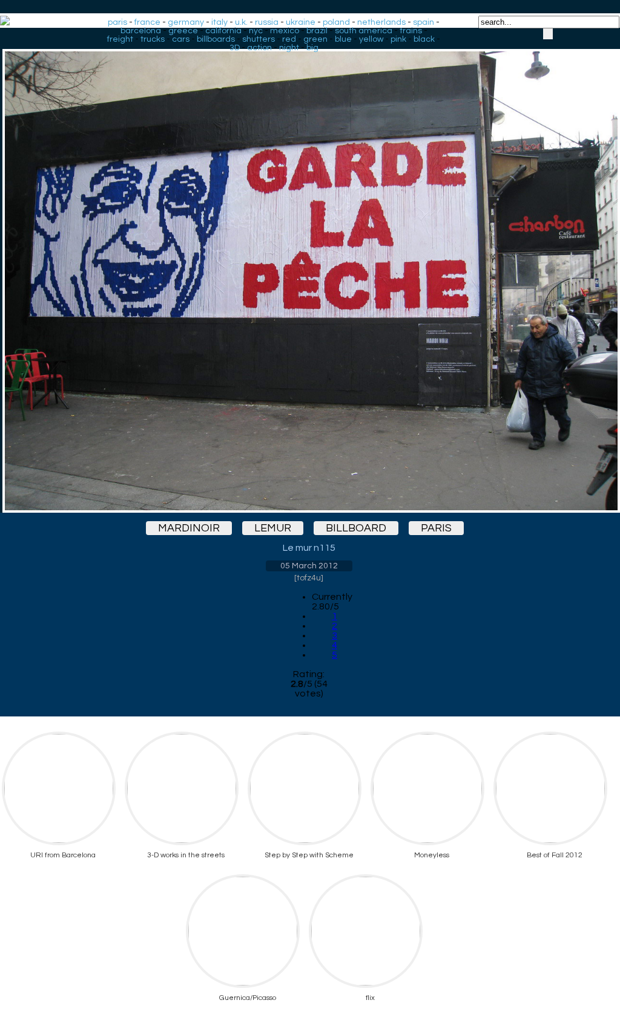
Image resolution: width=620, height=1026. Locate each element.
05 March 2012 (309, 566)
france (147, 22)
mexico (284, 31)
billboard (356, 528)
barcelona (140, 31)
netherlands (381, 22)
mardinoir (189, 528)
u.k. (241, 22)
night (289, 48)
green (315, 39)
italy (219, 22)
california (223, 31)
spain (423, 22)
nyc (256, 31)
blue (343, 39)
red (289, 39)
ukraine (300, 22)
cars (181, 39)
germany (186, 22)
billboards (216, 39)
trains (411, 31)
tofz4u (309, 578)
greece (183, 31)
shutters (258, 39)
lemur (272, 528)
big (312, 48)
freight (120, 39)
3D (234, 48)
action (259, 48)
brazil (317, 31)
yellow (371, 39)
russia (267, 22)
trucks (152, 39)
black (424, 39)
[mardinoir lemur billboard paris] (308, 270)
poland (336, 22)
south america (363, 31)
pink (398, 39)
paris (117, 22)
